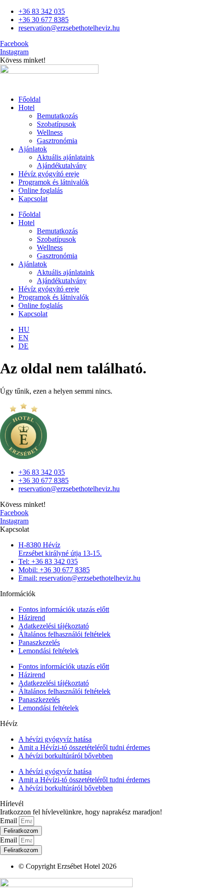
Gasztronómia (57, 141)
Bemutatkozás (57, 116)
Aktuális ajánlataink (65, 157)
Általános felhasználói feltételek (64, 634)
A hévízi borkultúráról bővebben (65, 756)
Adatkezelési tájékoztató (53, 626)
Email (9, 821)
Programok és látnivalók (53, 182)
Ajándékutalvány (62, 165)
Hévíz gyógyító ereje (48, 174)
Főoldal (29, 99)
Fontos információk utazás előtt (63, 609)
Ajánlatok (32, 149)
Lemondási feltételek (48, 651)
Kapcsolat (32, 199)
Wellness (50, 132)
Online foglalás (40, 190)
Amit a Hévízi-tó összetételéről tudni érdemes (84, 747)
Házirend (31, 618)
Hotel (26, 107)
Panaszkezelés (39, 642)
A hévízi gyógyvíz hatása (55, 739)
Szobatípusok (56, 124)
